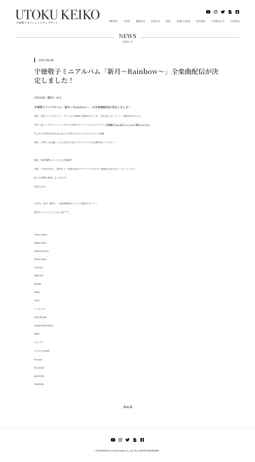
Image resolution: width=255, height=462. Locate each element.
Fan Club (183, 21)
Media (140, 21)
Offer (235, 21)
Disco (155, 21)
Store (200, 21)
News (114, 21)
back (127, 406)
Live (127, 21)
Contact (218, 21)
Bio (168, 21)
